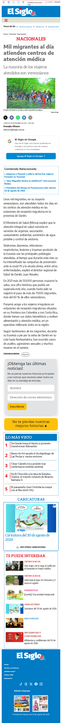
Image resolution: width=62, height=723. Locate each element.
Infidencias (40, 27)
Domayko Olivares (11, 126)
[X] (14, 2)
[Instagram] (24, 2)
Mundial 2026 (53, 27)
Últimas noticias (25, 27)
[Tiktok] (20, 683)
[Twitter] (5, 117)
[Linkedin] (24, 117)
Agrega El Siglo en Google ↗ (31, 156)
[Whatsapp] (18, 117)
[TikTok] (4, 2)
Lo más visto (19, 437)
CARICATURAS (31, 499)
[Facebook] (19, 2)
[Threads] (9, 2)
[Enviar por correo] (30, 117)
